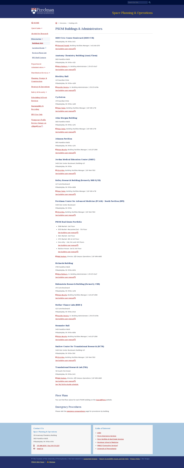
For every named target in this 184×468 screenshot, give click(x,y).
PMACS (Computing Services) (107, 446)
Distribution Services (39, 73)
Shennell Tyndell (63, 46)
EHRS (99, 433)
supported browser (90, 459)
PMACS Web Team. (37, 462)
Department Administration (37, 65)
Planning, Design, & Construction (39, 79)
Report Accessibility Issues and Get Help (114, 459)
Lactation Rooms (38, 48)
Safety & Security (38, 92)
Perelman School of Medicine (107, 442)
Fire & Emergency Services (106, 436)
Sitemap (52, 462)
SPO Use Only (36, 114)
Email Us (40, 449)
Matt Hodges (61, 256)
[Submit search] (150, 2)
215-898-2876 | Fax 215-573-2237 (48, 446)
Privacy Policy (135, 459)
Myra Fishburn (62, 66)
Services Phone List (39, 53)
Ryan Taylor (61, 108)
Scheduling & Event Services (39, 99)
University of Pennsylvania (106, 449)
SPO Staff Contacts (39, 58)
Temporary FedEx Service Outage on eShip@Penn (38, 123)
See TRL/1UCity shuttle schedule (67, 384)
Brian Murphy (62, 150)
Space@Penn (101, 400)
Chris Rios (60, 170)
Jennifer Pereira (63, 87)
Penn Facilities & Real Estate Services (110, 439)
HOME (36, 23)
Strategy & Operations (40, 87)
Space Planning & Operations (132, 13)
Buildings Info (37, 43)
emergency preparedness (76, 411)
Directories (36, 39)
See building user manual (64, 49)
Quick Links (36, 28)
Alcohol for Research (39, 33)
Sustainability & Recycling (37, 107)
